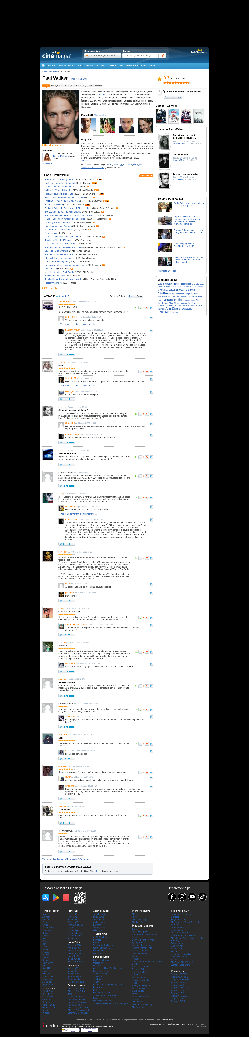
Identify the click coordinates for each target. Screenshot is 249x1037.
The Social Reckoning (103, 945)
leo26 (67, 584)
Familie (45, 936)
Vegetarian (178, 143)
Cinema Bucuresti (76, 988)
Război (45, 957)
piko (60, 407)
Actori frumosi (181, 154)
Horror (45, 944)
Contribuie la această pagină (92, 167)
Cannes (46, 1002)
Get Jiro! (97, 953)
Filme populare (101, 956)
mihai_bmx (137, 165)
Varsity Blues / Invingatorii (56, 261)
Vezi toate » (47, 164)
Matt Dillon (169, 303)
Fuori (134, 917)
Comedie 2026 (74, 951)
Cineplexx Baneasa (77, 1002)
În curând (101, 65)
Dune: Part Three (179, 957)
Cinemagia (46, 72)
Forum (152, 65)
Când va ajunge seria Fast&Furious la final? (184, 245)
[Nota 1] (164, 82)
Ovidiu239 (70, 423)
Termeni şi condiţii (69, 1026)
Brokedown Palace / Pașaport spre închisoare (66, 265)
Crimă (45, 925)
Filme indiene (74, 938)
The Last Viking (100, 974)
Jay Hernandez (177, 294)
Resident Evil (138, 969)
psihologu (63, 552)
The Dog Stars (138, 922)
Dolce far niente (100, 971)
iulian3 (109, 165)
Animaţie (46, 917)
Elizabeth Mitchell (196, 286)
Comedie (46, 922)
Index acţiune (74, 974)
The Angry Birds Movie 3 (182, 962)
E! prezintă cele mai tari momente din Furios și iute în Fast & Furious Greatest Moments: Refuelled (187, 220)
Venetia (45, 1013)
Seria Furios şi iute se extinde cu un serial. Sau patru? (189, 204)
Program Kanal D (179, 982)
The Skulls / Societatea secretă (59, 254)
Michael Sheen (189, 300)
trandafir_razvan (72, 330)
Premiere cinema (76, 925)
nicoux (61, 450)
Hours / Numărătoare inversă (58, 187)
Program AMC (177, 985)
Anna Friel (171, 297)
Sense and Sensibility (181, 914)
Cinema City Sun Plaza (78, 1007)
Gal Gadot (192, 303)
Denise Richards (61, 156)
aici (96, 871)
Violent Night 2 (178, 948)
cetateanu (63, 766)
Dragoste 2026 (74, 953)
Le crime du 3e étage (142, 945)
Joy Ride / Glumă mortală (56, 251)
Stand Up (46, 968)
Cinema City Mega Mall (78, 1010)
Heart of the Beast (140, 972)
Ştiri (121, 65)
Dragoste (46, 930)
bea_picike (178, 180)
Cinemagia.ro (56, 55)
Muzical (45, 955)
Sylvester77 (70, 378)
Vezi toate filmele (53, 288)
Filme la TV (73, 928)
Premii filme (48, 988)
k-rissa (68, 751)
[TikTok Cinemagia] (202, 897)
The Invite (97, 976)
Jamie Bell (174, 312)
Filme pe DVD (74, 930)
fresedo (61, 362)
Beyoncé (97, 925)
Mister (45, 949)
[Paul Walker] (60, 143)
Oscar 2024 (47, 999)
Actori (55, 72)
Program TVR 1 (178, 998)
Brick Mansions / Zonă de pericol (60, 183)
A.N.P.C (112, 1026)
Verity (134, 994)
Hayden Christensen (167, 305)
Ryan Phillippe (191, 305)
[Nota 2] (166, 82)
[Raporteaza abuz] (151, 307)
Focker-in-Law (177, 943)
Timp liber (88, 65)
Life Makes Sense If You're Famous (61, 244)
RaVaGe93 (63, 734)
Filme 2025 (73, 922)
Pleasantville (51, 268)
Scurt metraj (47, 963)
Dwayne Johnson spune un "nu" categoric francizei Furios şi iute (188, 231)
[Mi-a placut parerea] (140, 307)
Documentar (48, 928)
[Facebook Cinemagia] (172, 897)
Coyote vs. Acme (139, 953)
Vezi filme (145, 176)
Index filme (73, 965)
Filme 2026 (73, 919)
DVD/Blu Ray (187, 1024)
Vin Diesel (173, 308)
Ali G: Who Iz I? (100, 937)
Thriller (45, 971)
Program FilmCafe (179, 988)
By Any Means (138, 942)
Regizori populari (76, 982)
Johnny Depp (99, 928)
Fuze (95, 990)
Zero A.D (175, 951)
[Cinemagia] (43, 66)
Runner (135, 975)
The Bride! (98, 979)
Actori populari (74, 979)
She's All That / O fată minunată (59, 258)
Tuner (96, 982)
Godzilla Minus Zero (102, 948)
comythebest (71, 663)
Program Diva (177, 990)
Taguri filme (47, 976)
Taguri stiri (47, 979)
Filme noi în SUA (180, 910)
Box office (176, 1024)
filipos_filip (70, 391)
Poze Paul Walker (53, 145)
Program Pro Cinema (181, 979)
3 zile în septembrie (141, 966)
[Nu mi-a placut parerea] (147, 307)
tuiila (60, 494)
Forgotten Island (178, 919)
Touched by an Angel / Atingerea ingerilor (64, 279)
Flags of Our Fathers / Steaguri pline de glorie (66, 219)
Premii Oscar (48, 991)
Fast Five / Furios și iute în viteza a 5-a (62, 201)
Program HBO (177, 993)
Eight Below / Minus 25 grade (58, 226)
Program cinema (66, 65)
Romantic (46, 960)
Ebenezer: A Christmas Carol (184, 935)
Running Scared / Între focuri (58, 222)
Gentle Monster (139, 988)
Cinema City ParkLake (78, 1013)
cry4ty (68, 777)
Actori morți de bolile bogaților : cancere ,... (185, 136)
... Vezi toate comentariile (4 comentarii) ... (77, 385)
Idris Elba (195, 284)
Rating (139, 296)
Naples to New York (102, 1001)
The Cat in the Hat (179, 933)
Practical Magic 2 (140, 951)
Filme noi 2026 (74, 945)
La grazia (97, 987)
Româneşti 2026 (75, 961)
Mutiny (135, 914)
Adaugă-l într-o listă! (173, 97)
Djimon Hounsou (180, 303)
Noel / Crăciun (51, 233)
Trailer (99, 179)
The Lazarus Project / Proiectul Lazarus (63, 212)
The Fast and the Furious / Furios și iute (63, 247)
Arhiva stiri (47, 982)
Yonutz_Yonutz (65, 301)
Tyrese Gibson (182, 286)
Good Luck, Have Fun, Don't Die (108, 968)
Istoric (45, 946)
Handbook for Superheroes (144, 934)
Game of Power (178, 946)
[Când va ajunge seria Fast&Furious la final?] (165, 252)
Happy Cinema (75, 1005)
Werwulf (175, 959)
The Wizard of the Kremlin (105, 995)
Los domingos (138, 977)
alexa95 (62, 642)
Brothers (97, 940)
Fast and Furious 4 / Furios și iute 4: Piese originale (68, 208)
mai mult (84, 160)
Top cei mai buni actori (186, 174)
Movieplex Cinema (76, 997)
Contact (81, 1026)
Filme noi (73, 910)
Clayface (175, 917)
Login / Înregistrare (199, 52)
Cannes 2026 (48, 1005)
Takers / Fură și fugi (54, 205)
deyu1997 (177, 160)
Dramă (45, 933)
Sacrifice (136, 937)
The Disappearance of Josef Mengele (110, 1003)
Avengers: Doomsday (181, 954)
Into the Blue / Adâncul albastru (59, 229)
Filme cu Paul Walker (79, 79)
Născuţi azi (98, 930)
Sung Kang (188, 294)
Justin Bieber (99, 919)
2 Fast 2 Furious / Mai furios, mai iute (61, 237)
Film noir (46, 941)
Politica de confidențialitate (96, 1026)
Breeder (97, 942)
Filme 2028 (73, 914)
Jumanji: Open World (180, 965)
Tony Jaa (181, 305)
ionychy (62, 608)
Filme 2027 (73, 917)
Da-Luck (62, 806)
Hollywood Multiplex (77, 999)
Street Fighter (177, 930)
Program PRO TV (179, 974)
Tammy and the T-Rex (55, 276)
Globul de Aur (48, 1007)
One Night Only (139, 919)
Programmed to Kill (54, 283)
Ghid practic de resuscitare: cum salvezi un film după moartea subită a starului (188, 259)
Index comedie (74, 976)
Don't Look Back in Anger (143, 940)
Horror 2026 (73, 956)
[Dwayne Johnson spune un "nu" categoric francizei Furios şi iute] (165, 238)
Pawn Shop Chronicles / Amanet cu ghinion (65, 197)
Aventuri (46, 919)
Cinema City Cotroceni (78, 991)
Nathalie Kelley (170, 286)
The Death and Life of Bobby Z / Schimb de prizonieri (69, 215)
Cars (134, 929)
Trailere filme (100, 933)
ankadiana (63, 679)
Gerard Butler (172, 300)
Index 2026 (73, 968)
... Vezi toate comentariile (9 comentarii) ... (77, 324)
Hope (134, 983)
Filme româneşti (75, 936)
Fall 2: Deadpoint (140, 932)
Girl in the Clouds (140, 996)
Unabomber (98, 951)
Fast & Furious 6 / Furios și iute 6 (60, 194)
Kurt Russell (181, 297)
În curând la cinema (142, 925)
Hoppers (97, 965)
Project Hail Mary (101, 960)
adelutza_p (117, 165)
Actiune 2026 (74, 948)
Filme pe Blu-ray (75, 933)
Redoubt (136, 959)
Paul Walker (55, 78)
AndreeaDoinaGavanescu (77, 624)
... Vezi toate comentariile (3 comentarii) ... (77, 514)
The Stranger (138, 1007)
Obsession (98, 963)
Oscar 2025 (47, 997)
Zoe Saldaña (165, 283)
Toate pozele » (100, 115)
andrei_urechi (71, 317)
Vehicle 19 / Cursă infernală (57, 190)
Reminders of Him (101, 992)
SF (43, 965)
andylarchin (70, 716)
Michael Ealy (191, 297)
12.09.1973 (101, 95)
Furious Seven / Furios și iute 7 (59, 179)
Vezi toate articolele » (168, 271)
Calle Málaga (138, 991)
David (96, 998)
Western (46, 974)
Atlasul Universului (140, 980)
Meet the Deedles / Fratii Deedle (60, 272)
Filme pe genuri (50, 910)
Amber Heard (99, 922)
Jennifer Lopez (100, 914)
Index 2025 (73, 971)
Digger (135, 999)
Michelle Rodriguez (181, 284)
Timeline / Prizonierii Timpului (58, 240)
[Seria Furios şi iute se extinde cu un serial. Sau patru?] (165, 211)
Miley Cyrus (98, 917)
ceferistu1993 (71, 506)
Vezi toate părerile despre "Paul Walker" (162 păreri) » (67, 859)
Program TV (47, 984)
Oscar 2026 (47, 994)
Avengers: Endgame (141, 985)
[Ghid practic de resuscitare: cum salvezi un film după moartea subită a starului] (165, 265)
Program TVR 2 (178, 1001)
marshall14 (127, 165)
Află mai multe (167, 1020)
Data (131, 296)
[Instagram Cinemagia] (182, 897)
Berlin (45, 1010)
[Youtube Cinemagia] (192, 897)
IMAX (70, 994)
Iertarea (135, 956)
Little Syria (137, 1002)
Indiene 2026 (74, 959)
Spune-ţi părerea (66, 296)
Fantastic (46, 938)
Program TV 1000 (179, 996)
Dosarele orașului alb (142, 948)
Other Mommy (177, 927)
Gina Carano (163, 290)
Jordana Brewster (177, 290)
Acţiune (45, 914)
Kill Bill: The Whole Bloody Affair (107, 984)
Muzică (45, 952)
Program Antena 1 (179, 977)
